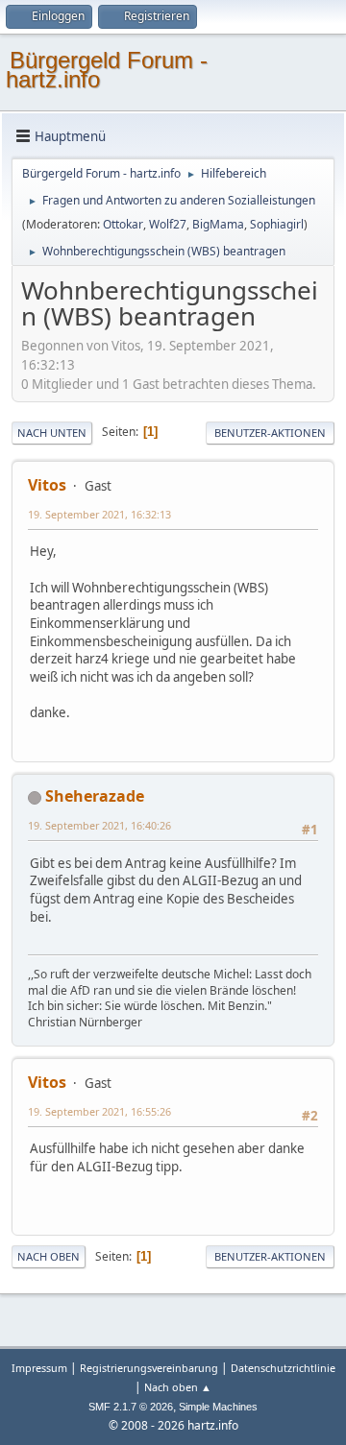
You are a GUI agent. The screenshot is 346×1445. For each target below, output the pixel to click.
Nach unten (51, 432)
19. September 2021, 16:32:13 (99, 514)
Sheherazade (94, 796)
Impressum (41, 1368)
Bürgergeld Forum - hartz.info (107, 69)
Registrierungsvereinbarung (149, 1368)
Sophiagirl (277, 224)
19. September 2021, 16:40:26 (99, 825)
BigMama (218, 224)
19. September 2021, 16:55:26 (99, 1111)
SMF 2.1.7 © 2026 (130, 1406)
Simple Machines (218, 1406)
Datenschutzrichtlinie (283, 1368)
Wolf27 (167, 224)
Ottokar (123, 224)
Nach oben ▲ (177, 1387)
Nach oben (48, 1256)
